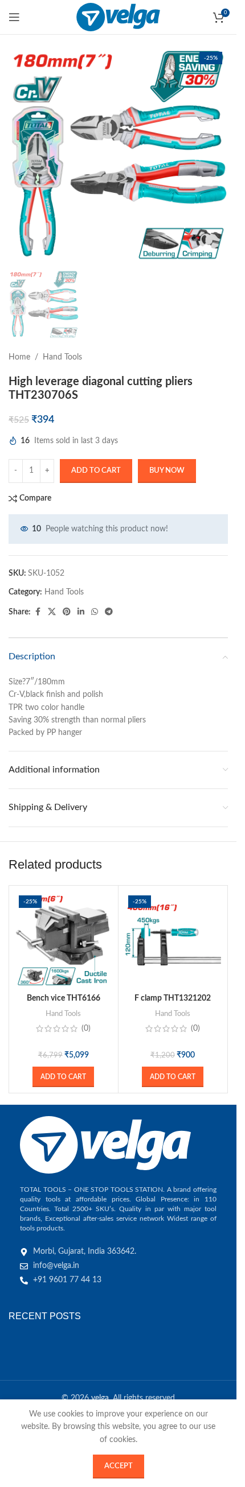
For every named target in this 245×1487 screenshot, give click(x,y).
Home (19, 357)
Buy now (167, 470)
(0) (86, 1028)
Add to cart (96, 470)
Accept (118, 1466)
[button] (63, 1077)
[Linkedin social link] (81, 612)
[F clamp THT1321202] (173, 940)
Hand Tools (62, 357)
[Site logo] (118, 17)
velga (100, 1398)
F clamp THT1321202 (172, 998)
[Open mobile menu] (14, 17)
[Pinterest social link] (66, 612)
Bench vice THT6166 (63, 998)
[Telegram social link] (108, 612)
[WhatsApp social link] (94, 612)
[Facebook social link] (37, 612)
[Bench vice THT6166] (63, 940)
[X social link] (51, 612)
